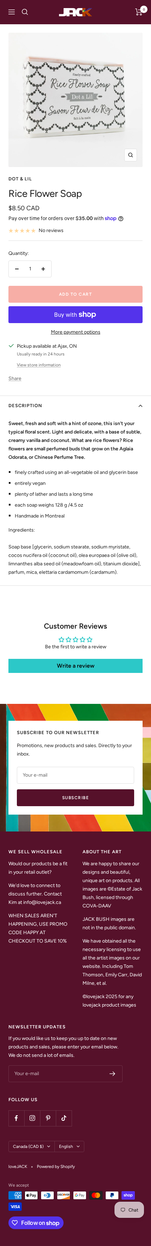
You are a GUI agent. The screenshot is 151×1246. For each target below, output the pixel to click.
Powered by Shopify (56, 1166)
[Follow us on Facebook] (16, 1118)
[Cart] (139, 11)
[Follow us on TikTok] (64, 1118)
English (66, 1146)
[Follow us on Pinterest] (48, 1118)
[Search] (25, 12)
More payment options (75, 332)
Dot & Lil (20, 178)
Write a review (75, 665)
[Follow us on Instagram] (32, 1118)
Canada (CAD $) (28, 1146)
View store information (39, 364)
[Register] (113, 1073)
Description (25, 405)
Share (14, 378)
